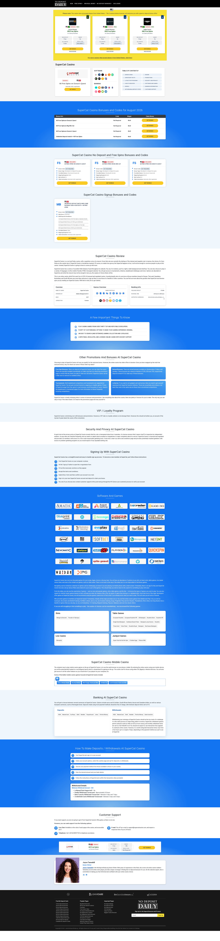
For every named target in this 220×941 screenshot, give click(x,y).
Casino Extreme (109, 29)
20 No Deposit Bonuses (62, 905)
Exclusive (116, 3)
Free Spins (78, 3)
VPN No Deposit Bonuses (86, 916)
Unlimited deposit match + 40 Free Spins (69, 136)
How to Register (130, 83)
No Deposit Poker (108, 905)
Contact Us (131, 928)
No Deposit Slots (108, 907)
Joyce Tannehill (88, 868)
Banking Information (151, 86)
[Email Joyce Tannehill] (84, 875)
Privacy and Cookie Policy (96, 928)
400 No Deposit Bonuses (62, 914)
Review (147, 74)
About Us (125, 928)
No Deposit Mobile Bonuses (87, 910)
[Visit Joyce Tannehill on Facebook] (87, 875)
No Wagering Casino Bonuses (87, 914)
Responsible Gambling (109, 928)
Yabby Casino (147, 29)
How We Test (119, 928)
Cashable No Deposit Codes (63, 921)
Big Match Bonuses (85, 903)
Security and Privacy (151, 80)
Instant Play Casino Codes (86, 923)
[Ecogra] (152, 894)
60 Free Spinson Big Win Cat (65, 126)
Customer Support (150, 89)
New (71, 3)
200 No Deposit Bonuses (62, 910)
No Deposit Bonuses (104, 3)
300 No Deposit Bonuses (62, 912)
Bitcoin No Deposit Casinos (87, 905)
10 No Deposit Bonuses (62, 903)
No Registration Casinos (86, 912)
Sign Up (160, 915)
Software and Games (151, 83)
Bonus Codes (129, 74)
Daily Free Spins (108, 910)
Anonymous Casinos (85, 917)
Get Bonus (73, 89)
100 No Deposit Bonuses (62, 909)
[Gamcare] (96, 894)
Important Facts (130, 77)
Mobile (127, 86)
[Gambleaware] (124, 894)
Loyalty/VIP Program (131, 80)
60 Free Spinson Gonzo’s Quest (66, 120)
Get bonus (72, 49)
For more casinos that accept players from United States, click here (110, 58)
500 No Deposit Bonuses (62, 916)
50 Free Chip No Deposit (62, 919)
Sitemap (137, 928)
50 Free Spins (107, 909)
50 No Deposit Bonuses (62, 907)
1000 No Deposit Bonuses (62, 917)
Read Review (72, 51)
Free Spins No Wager (85, 919)
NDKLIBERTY (80, 43)
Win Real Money (89, 3)
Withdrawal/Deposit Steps (133, 89)
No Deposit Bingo (108, 903)
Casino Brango (72, 29)
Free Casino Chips (84, 909)
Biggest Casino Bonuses (110, 912)
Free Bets (82, 907)
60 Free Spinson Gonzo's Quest (66, 131)
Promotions (148, 77)
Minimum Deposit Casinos (86, 921)
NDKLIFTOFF (155, 43)
